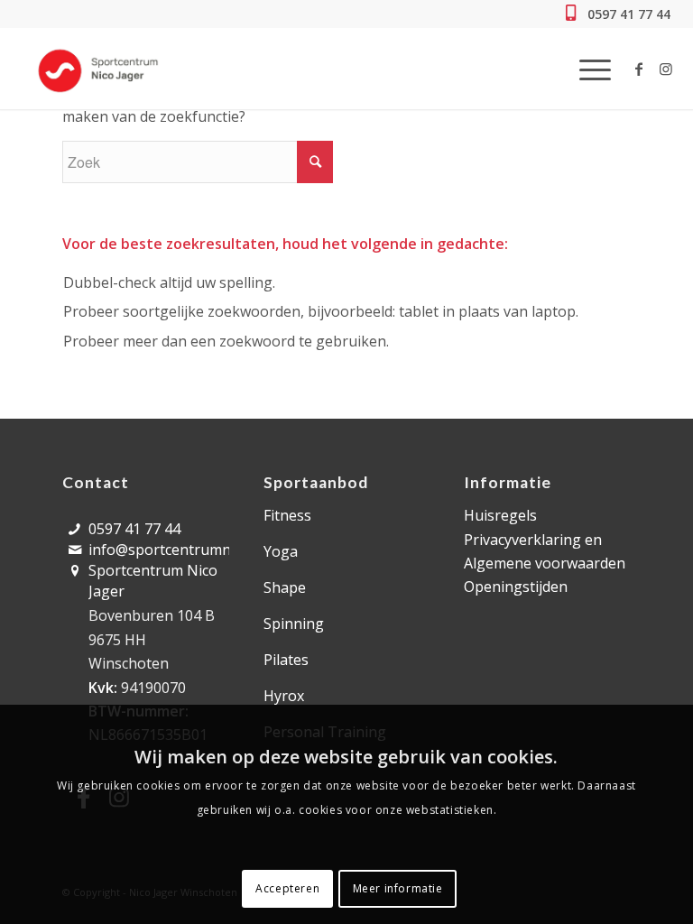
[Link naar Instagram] (665, 68)
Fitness (287, 515)
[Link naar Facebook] (638, 68)
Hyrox (283, 696)
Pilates (286, 660)
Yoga (280, 551)
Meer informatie (398, 888)
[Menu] (586, 68)
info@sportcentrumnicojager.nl (194, 549)
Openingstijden (516, 586)
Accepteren (287, 888)
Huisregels (500, 515)
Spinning (293, 623)
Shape (284, 587)
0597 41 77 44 (627, 14)
